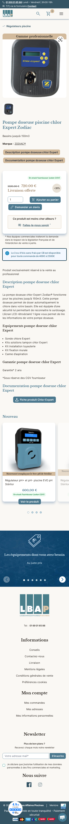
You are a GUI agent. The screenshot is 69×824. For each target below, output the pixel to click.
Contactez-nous (34, 656)
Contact (31, 6)
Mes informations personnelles (34, 715)
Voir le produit (30, 501)
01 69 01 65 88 (14, 2)
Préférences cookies (34, 682)
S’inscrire (58, 756)
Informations (34, 640)
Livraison (34, 662)
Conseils (34, 649)
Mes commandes (34, 702)
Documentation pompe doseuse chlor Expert (34, 160)
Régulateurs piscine (18, 26)
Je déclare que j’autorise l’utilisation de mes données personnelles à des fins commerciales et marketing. (34, 766)
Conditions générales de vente (34, 675)
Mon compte (34, 693)
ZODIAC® (20, 143)
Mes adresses (34, 709)
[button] (28, 512)
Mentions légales (34, 669)
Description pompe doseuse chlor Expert (31, 152)
